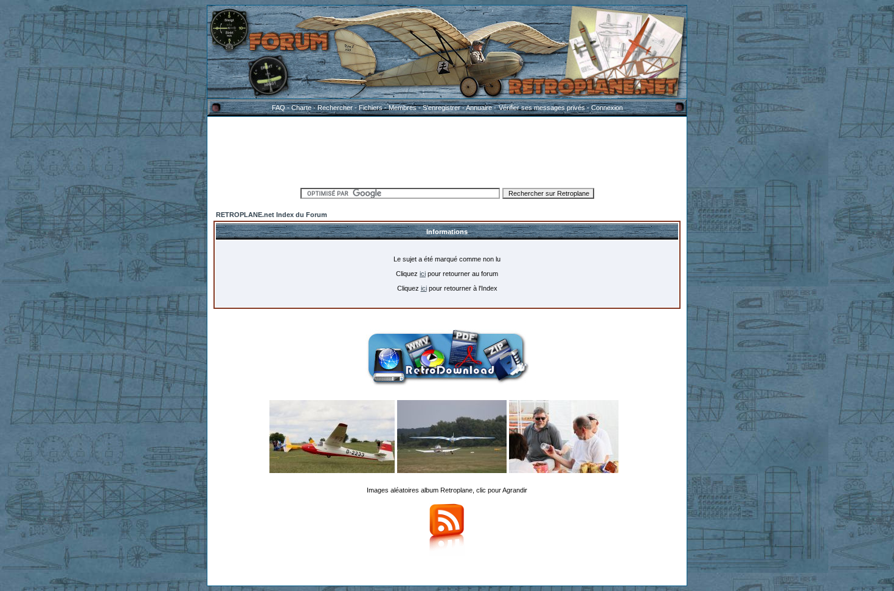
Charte (301, 107)
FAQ (278, 107)
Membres (403, 107)
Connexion (607, 107)
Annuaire (479, 107)
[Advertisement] (447, 150)
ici (423, 273)
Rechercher (335, 107)
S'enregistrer (441, 107)
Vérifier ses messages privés (542, 107)
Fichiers (371, 107)
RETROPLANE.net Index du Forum (271, 214)
